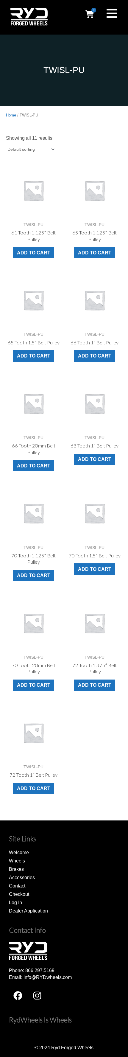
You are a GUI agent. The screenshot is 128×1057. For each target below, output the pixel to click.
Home (11, 115)
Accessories (22, 877)
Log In (15, 902)
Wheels (17, 860)
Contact (17, 885)
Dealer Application (28, 910)
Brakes (16, 869)
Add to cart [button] (33, 252)
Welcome (19, 852)
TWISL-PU (64, 70)
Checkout (19, 894)
